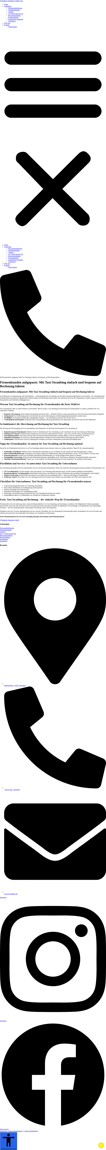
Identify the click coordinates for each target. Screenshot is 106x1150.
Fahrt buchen (12, 27)
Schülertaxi (12, 21)
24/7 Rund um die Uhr (15, 14)
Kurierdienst (4, 539)
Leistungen (7, 6)
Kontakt (6, 25)
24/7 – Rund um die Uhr (8, 534)
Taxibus (10, 12)
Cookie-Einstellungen (31, 1131)
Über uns (7, 23)
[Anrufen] (101, 1145)
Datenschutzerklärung (15, 1131)
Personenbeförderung (15, 8)
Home (6, 4)
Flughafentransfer (14, 10)
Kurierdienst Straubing (15, 19)
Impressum (3, 1131)
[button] (53, 135)
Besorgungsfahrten (14, 15)
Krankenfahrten (13, 17)
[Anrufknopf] (53, 375)
